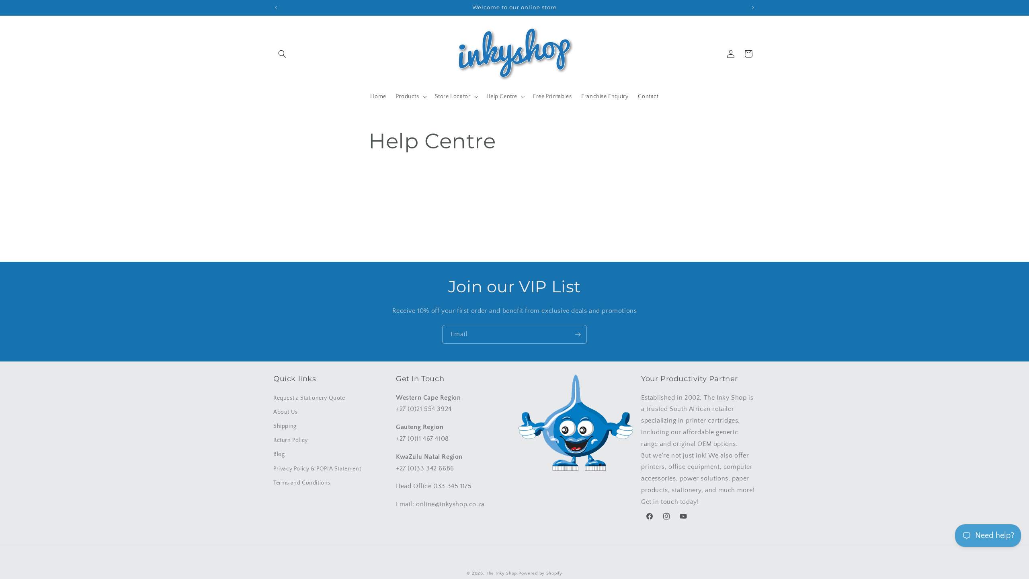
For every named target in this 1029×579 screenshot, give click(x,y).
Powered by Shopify (540, 573)
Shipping (285, 426)
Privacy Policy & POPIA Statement (317, 469)
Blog (279, 454)
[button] (282, 54)
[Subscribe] (577, 334)
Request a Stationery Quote (309, 398)
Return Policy (290, 440)
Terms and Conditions (301, 483)
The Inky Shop (501, 573)
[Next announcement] (753, 7)
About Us (285, 412)
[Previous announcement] (276, 7)
